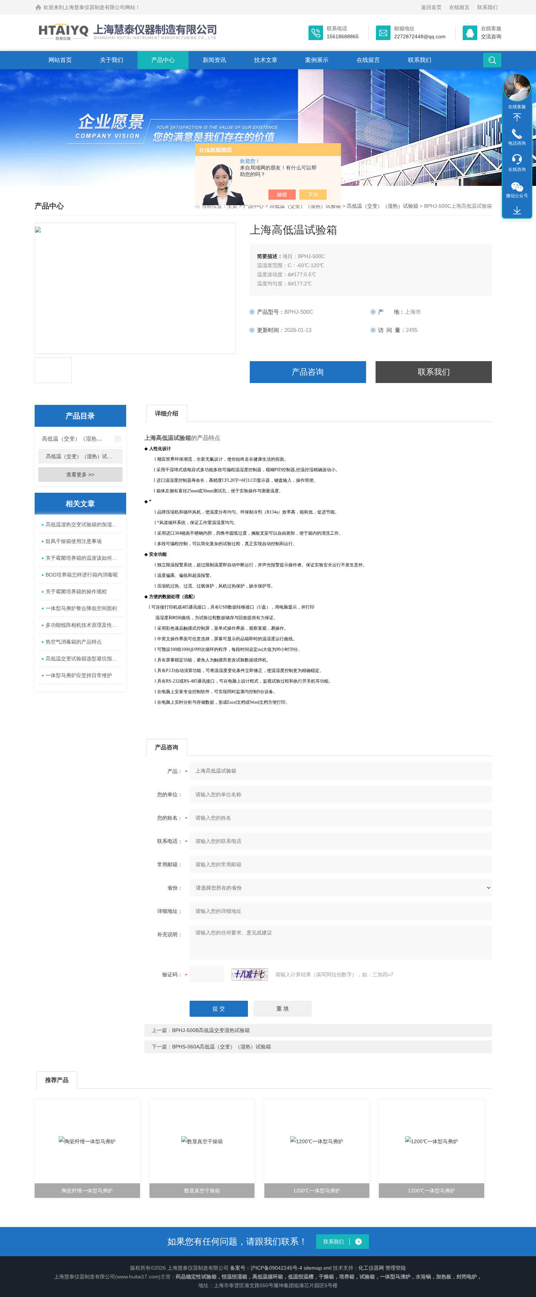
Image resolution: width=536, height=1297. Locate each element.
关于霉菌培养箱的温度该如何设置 (84, 558)
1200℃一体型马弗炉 (316, 1191)
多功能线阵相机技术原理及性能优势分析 (84, 625)
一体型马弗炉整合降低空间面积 (81, 608)
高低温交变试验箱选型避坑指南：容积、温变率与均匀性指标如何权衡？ (84, 658)
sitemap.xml (317, 1268)
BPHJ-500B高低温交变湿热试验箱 (211, 1030)
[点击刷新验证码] (250, 974)
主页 (233, 206)
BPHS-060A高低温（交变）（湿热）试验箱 (221, 1047)
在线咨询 (517, 169)
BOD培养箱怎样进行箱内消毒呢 (82, 575)
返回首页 (431, 7)
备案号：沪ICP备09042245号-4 (266, 1268)
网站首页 (60, 60)
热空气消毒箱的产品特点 (74, 642)
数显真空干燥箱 (202, 1191)
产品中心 (163, 60)
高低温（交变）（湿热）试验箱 (305, 206)
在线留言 (459, 7)
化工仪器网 (371, 1268)
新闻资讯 (214, 60)
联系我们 (487, 7)
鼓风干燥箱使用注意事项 (74, 541)
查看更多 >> (80, 474)
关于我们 (111, 60)
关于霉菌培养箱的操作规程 (76, 591)
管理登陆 (395, 1268)
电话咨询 (517, 143)
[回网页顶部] (517, 117)
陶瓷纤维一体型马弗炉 (87, 1191)
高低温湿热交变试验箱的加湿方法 (84, 524)
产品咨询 (308, 371)
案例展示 (317, 60)
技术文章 (265, 60)
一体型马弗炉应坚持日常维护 (79, 675)
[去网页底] (517, 210)
